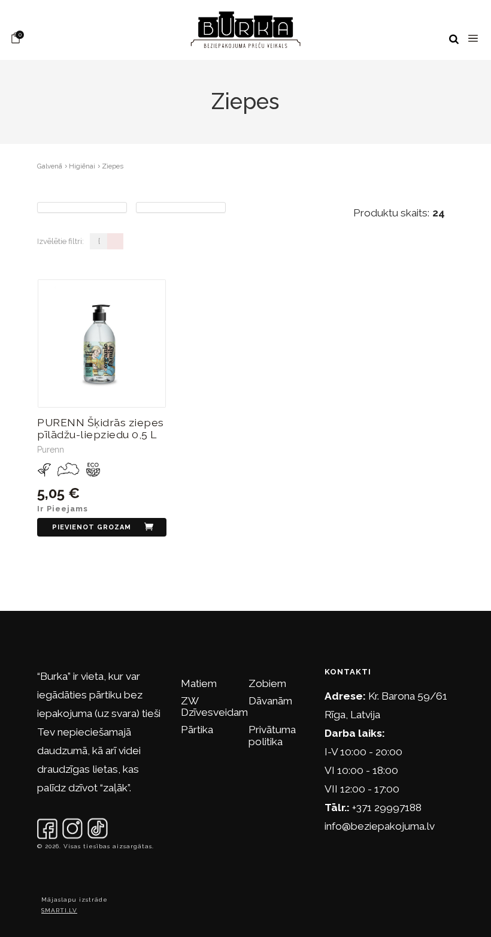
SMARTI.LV (59, 910)
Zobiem (267, 683)
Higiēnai (82, 166)
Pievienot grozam (91, 527)
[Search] (453, 39)
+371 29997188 (387, 808)
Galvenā (49, 166)
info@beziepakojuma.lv (380, 826)
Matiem (199, 683)
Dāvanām (270, 701)
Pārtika (197, 730)
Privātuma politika (272, 735)
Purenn (50, 449)
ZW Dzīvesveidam (214, 706)
